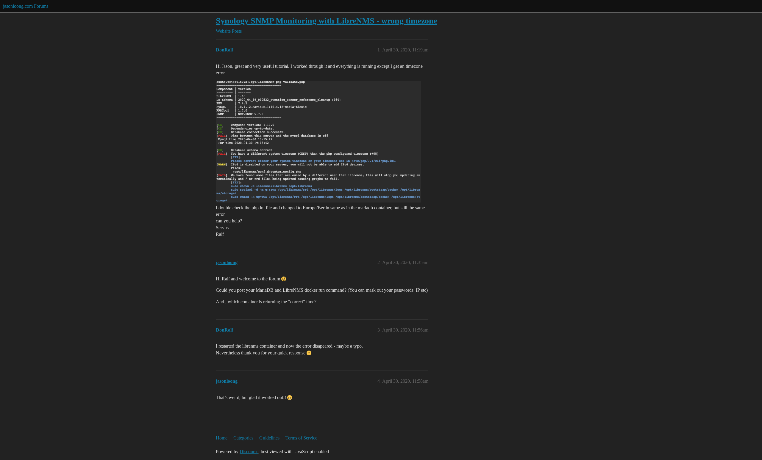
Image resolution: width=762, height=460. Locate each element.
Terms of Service (301, 437)
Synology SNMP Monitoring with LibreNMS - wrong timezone (326, 20)
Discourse (249, 451)
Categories (243, 437)
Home (221, 437)
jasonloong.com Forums (25, 6)
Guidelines (269, 437)
